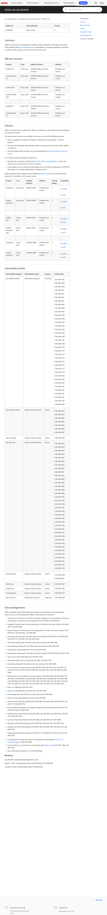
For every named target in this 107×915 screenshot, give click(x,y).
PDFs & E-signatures (33, 3)
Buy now (83, 3)
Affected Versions (85, 25)
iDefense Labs (49, 745)
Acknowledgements (86, 35)
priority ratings (45, 174)
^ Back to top (98, 900)
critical (22, 47)
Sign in (102, 3)
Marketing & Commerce (51, 3)
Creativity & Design (16, 3)
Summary (83, 22)
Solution (82, 29)
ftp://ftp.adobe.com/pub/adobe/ (45, 161)
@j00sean (10, 691)
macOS (63, 195)
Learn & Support (69, 3)
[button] (95, 3)
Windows (64, 189)
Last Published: (83, 39)
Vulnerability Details (86, 32)
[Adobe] (4, 3)
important (31, 47)
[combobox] (82, 9)
